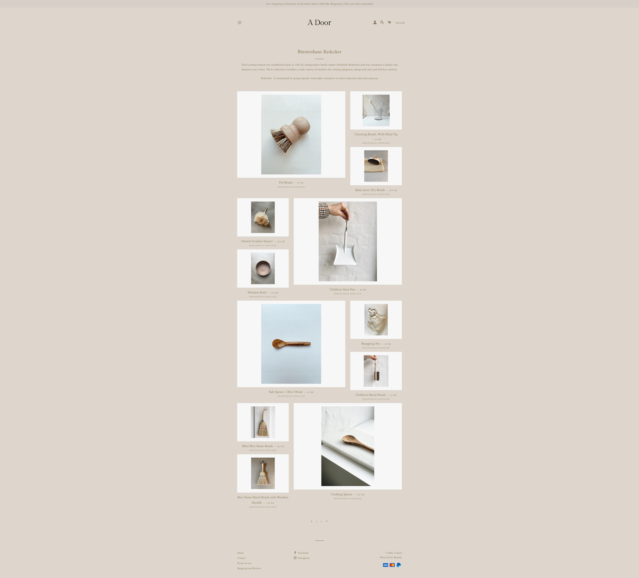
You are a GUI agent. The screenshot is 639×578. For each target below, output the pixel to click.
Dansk (400, 22)
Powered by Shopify (391, 557)
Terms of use (244, 563)
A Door (398, 552)
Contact (241, 558)
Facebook (302, 552)
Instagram (303, 558)
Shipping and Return (249, 568)
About (240, 552)
